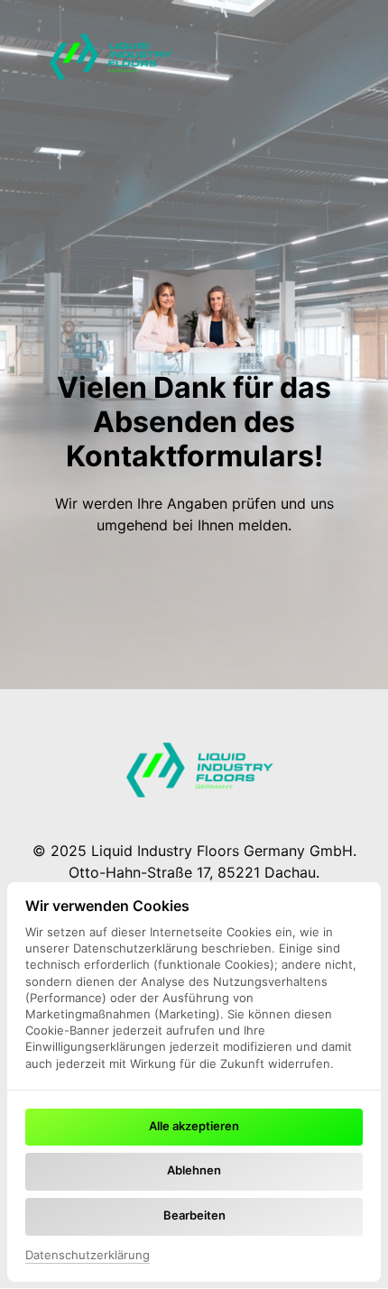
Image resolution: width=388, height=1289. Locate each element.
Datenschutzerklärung (87, 1256)
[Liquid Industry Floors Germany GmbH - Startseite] (106, 53)
